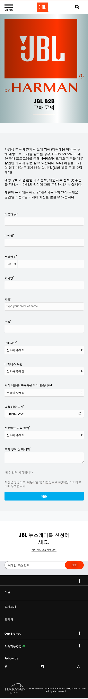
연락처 (9, 619)
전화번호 (11, 256)
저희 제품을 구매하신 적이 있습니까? (29, 385)
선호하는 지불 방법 (17, 428)
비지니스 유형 (14, 364)
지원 (7, 592)
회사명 (9, 278)
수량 (8, 321)
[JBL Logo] (43, 7)
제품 (8, 299)
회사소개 (10, 607)
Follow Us (11, 658)
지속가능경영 (14, 646)
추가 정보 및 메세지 (18, 449)
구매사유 (11, 343)
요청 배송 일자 (14, 406)
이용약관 (32, 482)
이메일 (9, 235)
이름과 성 (11, 214)
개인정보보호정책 (54, 482)
